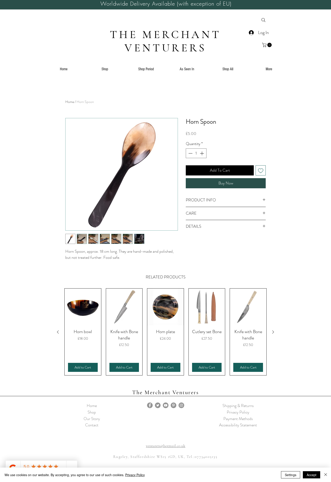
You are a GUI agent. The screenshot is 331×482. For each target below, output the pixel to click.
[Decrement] (189, 153)
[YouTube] (165, 405)
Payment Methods (238, 419)
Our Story (92, 419)
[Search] (263, 20)
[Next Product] (273, 332)
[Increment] (202, 153)
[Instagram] (181, 405)
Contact (91, 425)
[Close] (325, 474)
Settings (290, 475)
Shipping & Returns (238, 406)
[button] (267, 45)
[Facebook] (150, 405)
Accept (311, 475)
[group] (165, 332)
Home (69, 101)
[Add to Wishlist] (261, 170)
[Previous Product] (58, 332)
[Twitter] (158, 405)
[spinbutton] (196, 153)
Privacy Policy (238, 412)
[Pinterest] (173, 405)
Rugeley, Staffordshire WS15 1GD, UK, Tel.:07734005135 (165, 457)
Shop (92, 412)
